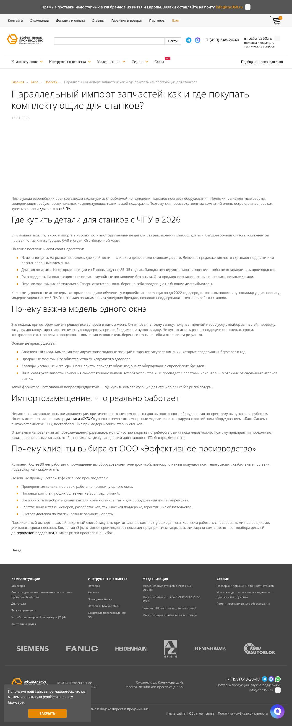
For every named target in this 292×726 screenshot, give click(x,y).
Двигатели (18, 603)
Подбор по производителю (262, 62)
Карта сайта (175, 713)
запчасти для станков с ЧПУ (47, 208)
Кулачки (93, 592)
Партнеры (157, 20)
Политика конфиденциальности (243, 713)
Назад (16, 550)
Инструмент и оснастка (67, 62)
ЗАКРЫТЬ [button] (47, 713)
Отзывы (98, 20)
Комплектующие (24, 62)
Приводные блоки (100, 599)
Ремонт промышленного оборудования (243, 603)
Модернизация (108, 62)
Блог (175, 20)
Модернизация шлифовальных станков (170, 615)
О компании (39, 20)
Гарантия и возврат (127, 20)
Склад (159, 62)
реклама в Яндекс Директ (103, 709)
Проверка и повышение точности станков (245, 586)
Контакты (15, 20)
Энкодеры (18, 586)
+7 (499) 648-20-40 (221, 40)
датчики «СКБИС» (80, 418)
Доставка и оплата (70, 20)
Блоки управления (23, 610)
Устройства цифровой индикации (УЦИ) (38, 617)
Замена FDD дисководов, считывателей (169, 608)
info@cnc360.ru (229, 7)
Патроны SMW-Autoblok (103, 606)
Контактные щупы (23, 624)
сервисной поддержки (35, 532)
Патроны (94, 586)
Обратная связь (201, 713)
